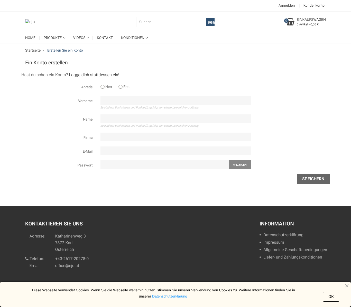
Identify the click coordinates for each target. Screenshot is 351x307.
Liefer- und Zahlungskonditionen (292, 257)
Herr (108, 87)
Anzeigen (240, 164)
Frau (127, 87)
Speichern (313, 178)
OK (331, 296)
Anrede (87, 87)
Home (30, 38)
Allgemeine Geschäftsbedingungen (295, 250)
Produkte (53, 38)
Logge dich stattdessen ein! (94, 74)
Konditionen (133, 38)
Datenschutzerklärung (283, 235)
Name (88, 119)
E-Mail (88, 152)
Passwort (85, 165)
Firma (88, 138)
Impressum (273, 242)
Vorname (85, 101)
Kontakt (105, 38)
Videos (79, 38)
